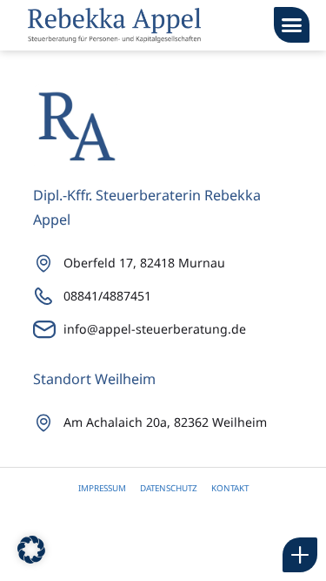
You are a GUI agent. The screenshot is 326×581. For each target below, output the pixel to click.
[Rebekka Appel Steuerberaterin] (114, 25)
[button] (291, 25)
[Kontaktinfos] (300, 554)
